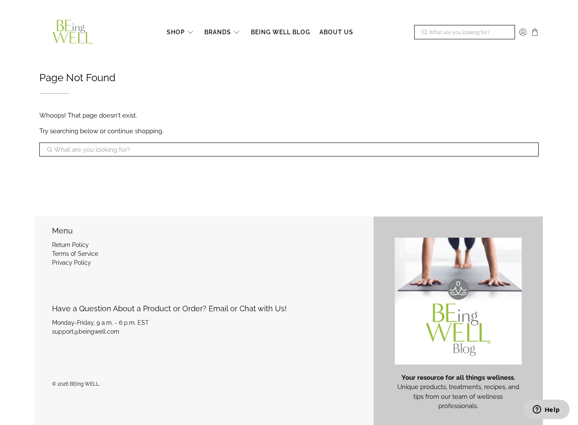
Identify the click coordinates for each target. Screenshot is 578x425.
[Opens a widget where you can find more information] (546, 410)
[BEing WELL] (72, 32)
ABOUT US (336, 32)
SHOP (176, 32)
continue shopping (134, 131)
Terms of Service (75, 253)
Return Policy (70, 244)
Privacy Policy (71, 262)
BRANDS (217, 32)
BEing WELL (84, 384)
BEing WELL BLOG (280, 32)
